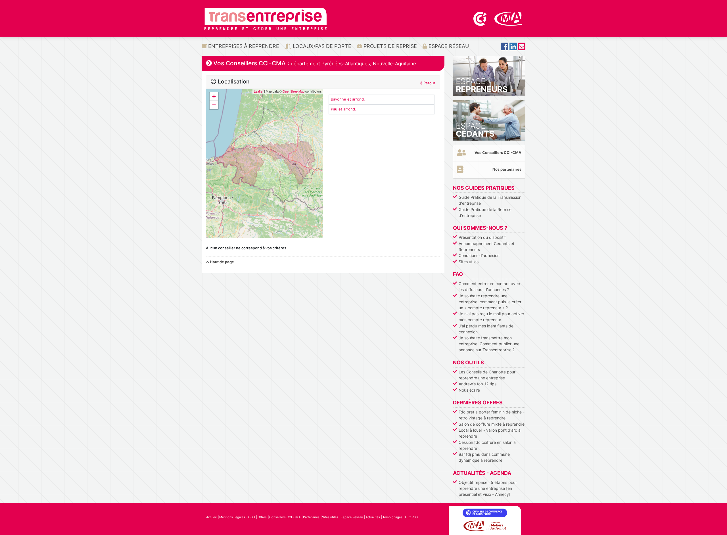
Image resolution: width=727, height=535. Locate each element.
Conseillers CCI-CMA (284, 517)
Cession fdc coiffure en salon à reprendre (487, 445)
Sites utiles (469, 261)
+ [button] (214, 96)
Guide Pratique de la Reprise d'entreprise (485, 212)
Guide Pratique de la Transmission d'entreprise (490, 200)
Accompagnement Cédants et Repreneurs (486, 246)
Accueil (211, 517)
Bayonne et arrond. (348, 99)
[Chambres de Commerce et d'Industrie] (480, 18)
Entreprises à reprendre (243, 46)
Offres (262, 517)
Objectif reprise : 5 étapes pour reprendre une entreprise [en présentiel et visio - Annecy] (488, 488)
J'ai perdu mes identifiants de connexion (486, 328)
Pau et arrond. (343, 109)
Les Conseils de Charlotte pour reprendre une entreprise (487, 374)
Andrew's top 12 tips (477, 383)
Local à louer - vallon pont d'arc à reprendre (490, 433)
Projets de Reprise (389, 46)
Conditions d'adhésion (479, 255)
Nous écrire (469, 390)
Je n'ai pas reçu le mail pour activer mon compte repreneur (491, 316)
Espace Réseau (448, 46)
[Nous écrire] (521, 48)
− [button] (214, 104)
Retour (428, 83)
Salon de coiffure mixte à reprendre (492, 424)
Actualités (372, 517)
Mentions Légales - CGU (237, 517)
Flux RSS (411, 517)
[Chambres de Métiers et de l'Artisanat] (508, 18)
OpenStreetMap (293, 91)
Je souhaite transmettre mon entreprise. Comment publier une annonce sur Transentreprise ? (489, 343)
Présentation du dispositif (482, 237)
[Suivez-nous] (504, 48)
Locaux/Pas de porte (321, 46)
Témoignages (392, 517)
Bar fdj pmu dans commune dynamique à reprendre (484, 457)
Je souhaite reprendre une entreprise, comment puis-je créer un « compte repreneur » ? (490, 301)
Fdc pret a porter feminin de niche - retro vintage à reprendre (492, 414)
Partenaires (311, 517)
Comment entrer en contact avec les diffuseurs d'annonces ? (489, 286)
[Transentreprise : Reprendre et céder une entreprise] (265, 18)
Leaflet (258, 91)
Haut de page (221, 262)
